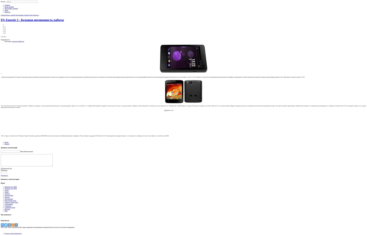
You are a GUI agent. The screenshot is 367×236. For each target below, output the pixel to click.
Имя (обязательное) (26, 151)
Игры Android (10, 15)
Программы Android (22, 15)
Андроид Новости (18, 41)
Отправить (4, 175)
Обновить (4, 170)
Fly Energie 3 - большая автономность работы (32, 20)
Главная (3, 15)
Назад (6, 142)
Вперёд (7, 144)
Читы (31, 15)
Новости (36, 15)
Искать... (3, 1)
